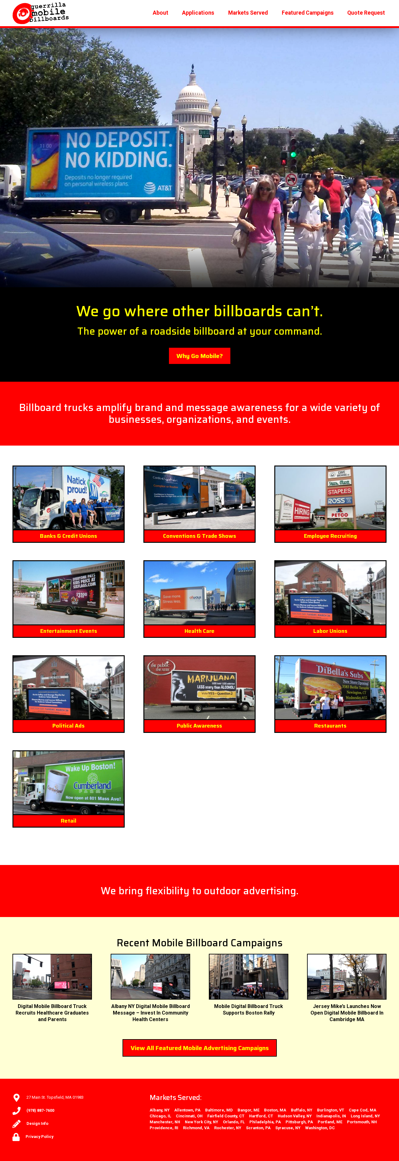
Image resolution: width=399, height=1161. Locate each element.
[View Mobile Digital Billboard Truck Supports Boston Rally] (248, 976)
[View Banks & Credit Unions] (68, 497)
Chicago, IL (160, 1116)
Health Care (199, 631)
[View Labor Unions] (330, 592)
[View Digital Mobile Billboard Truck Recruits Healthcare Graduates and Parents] (52, 976)
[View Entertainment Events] (68, 592)
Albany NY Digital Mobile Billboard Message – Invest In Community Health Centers (150, 1012)
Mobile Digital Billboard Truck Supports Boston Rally (248, 1009)
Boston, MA (275, 1110)
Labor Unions (330, 631)
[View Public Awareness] (199, 687)
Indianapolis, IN (331, 1116)
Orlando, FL (234, 1122)
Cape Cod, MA (362, 1110)
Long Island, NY (365, 1116)
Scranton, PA (258, 1127)
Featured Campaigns (308, 13)
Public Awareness (199, 725)
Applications (198, 13)
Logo (41, 13)
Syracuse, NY (287, 1127)
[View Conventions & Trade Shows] (199, 497)
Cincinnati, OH (189, 1116)
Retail (68, 820)
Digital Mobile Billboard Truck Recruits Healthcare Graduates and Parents (52, 1012)
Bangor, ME (248, 1110)
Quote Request (366, 13)
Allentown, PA (187, 1110)
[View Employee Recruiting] (330, 497)
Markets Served (248, 13)
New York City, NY (201, 1122)
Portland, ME (330, 1122)
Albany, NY (160, 1110)
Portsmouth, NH (362, 1122)
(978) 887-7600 (40, 1110)
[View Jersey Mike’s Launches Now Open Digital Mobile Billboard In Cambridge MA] (347, 976)
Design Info (37, 1123)
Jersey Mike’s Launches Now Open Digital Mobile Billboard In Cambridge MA (346, 1012)
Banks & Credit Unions (68, 536)
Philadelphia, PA (265, 1122)
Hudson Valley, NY (295, 1116)
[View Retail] (68, 782)
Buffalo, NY (301, 1110)
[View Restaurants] (330, 687)
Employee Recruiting (330, 536)
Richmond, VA (196, 1127)
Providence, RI (164, 1127)
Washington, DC (320, 1127)
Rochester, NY (227, 1127)
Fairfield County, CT (225, 1116)
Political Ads (68, 725)
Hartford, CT (261, 1116)
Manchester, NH (165, 1122)
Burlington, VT (330, 1110)
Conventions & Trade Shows (199, 536)
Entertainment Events (68, 631)
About (160, 13)
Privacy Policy (39, 1136)
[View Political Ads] (68, 687)
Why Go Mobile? (199, 356)
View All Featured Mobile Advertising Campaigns (200, 1048)
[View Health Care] (199, 592)
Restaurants (330, 725)
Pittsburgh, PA (299, 1122)
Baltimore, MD (219, 1110)
